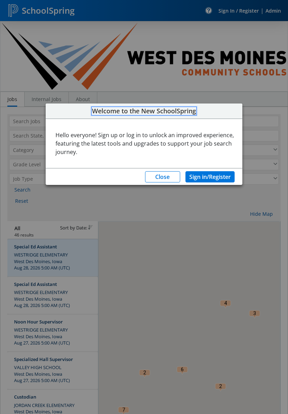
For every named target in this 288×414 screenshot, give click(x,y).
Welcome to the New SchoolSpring (144, 111)
